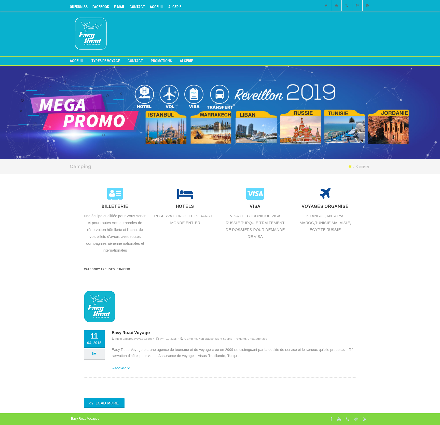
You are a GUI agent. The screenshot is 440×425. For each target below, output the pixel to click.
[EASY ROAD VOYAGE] (91, 48)
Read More (121, 368)
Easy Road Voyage (131, 332)
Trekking (240, 338)
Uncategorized (257, 338)
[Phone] (347, 5)
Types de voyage (105, 61)
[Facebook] (326, 5)
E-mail (119, 7)
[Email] (357, 5)
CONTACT (137, 7)
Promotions (161, 61)
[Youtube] (336, 5)
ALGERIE (174, 7)
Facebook (100, 7)
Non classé (206, 338)
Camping (190, 338)
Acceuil (156, 7)
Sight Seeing (223, 338)
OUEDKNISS (79, 7)
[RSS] (368, 5)
